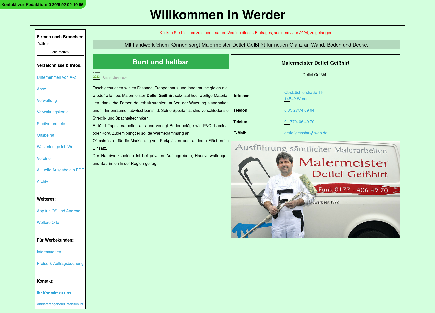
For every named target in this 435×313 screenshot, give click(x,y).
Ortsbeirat (45, 135)
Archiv (42, 181)
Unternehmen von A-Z (56, 77)
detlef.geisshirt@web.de (306, 133)
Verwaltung (47, 100)
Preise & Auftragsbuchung (60, 263)
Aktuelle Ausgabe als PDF (60, 170)
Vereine (44, 158)
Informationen (49, 252)
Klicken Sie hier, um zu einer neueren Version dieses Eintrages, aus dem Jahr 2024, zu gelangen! (246, 32)
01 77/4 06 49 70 (299, 121)
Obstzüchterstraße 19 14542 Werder (303, 95)
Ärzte (41, 89)
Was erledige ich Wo (55, 146)
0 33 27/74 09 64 (299, 110)
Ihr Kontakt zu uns (54, 293)
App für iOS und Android (58, 211)
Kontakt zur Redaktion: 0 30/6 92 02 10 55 (42, 4)
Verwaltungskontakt (54, 112)
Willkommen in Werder (217, 14)
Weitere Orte (48, 222)
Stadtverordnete (51, 123)
